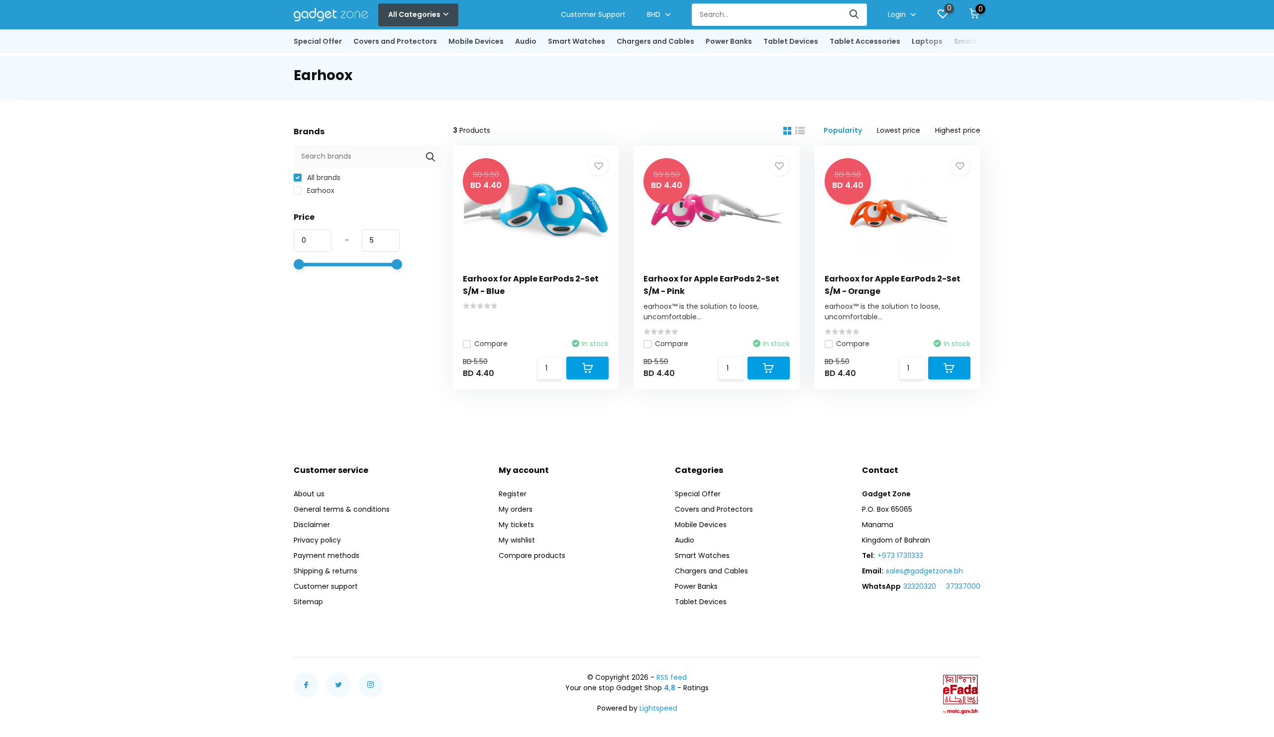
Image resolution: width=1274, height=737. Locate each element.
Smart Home (977, 41)
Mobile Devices (476, 41)
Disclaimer (312, 525)
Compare (491, 344)
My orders (515, 509)
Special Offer (318, 41)
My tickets (516, 525)
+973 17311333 (900, 555)
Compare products (532, 555)
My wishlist (517, 540)
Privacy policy (317, 540)
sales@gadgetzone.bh (924, 571)
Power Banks (729, 41)
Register (513, 494)
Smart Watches (576, 41)
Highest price (957, 130)
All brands (322, 178)
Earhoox (319, 190)
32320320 (919, 586)
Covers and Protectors (395, 41)
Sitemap (308, 602)
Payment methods (326, 555)
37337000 (963, 586)
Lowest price (898, 130)
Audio (525, 41)
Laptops (927, 41)
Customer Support (593, 14)
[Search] (854, 14)
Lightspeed (658, 708)
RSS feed (671, 677)
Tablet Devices (790, 41)
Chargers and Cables (655, 41)
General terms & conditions (342, 509)
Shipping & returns (325, 571)
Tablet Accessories (865, 41)
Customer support (326, 586)
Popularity (843, 130)
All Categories (414, 14)
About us (309, 494)
